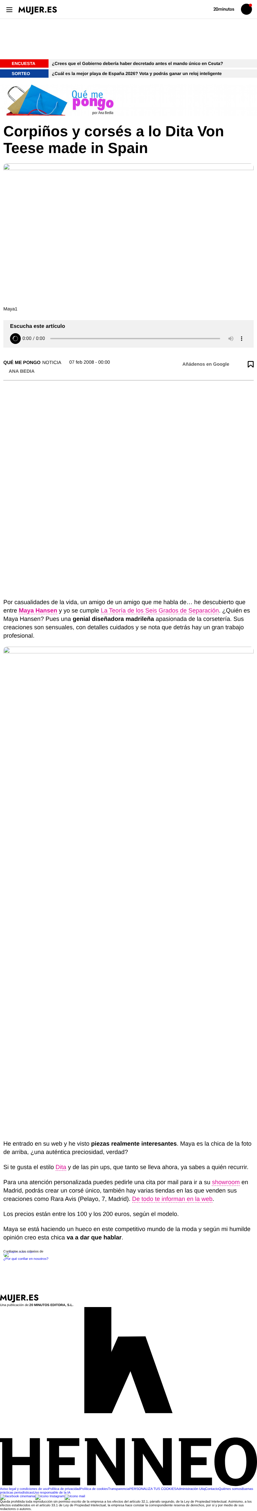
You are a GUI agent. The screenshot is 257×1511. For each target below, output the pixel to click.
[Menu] (9, 9)
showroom (226, 1182)
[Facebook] (17, 1496)
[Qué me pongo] (128, 100)
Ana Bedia (21, 371)
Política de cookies (94, 1489)
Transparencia (119, 1489)
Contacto (212, 1489)
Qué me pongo (21, 362)
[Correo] (75, 1496)
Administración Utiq (190, 1489)
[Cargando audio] (15, 338)
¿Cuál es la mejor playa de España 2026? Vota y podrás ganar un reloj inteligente (137, 73)
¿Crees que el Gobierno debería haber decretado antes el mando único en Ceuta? (137, 63)
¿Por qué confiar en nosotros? (26, 1259)
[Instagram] (50, 1496)
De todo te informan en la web (172, 1199)
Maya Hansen (38, 610)
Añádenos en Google (205, 364)
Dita (61, 1167)
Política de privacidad (64, 1489)
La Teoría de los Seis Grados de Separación (160, 610)
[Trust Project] (19, 1251)
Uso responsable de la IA (52, 1493)
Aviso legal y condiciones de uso (24, 1489)
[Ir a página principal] (37, 10)
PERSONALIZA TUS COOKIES (152, 1489)
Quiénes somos (230, 1489)
